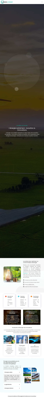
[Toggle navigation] (42, 2)
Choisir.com (25, 273)
